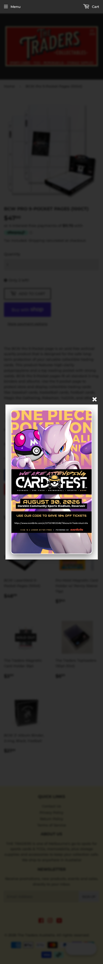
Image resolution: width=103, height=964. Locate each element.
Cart (95, 6)
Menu (16, 6)
